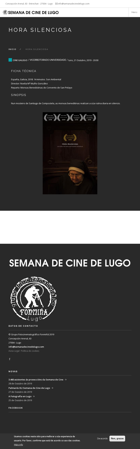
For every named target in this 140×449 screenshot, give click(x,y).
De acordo (102, 438)
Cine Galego (20, 60)
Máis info (18, 444)
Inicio (12, 49)
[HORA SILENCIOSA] (70, 149)
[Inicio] (31, 12)
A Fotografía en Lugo (20, 396)
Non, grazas (117, 438)
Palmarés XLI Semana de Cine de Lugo (29, 387)
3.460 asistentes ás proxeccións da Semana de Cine (36, 379)
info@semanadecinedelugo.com (26, 346)
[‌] (10, 359)
